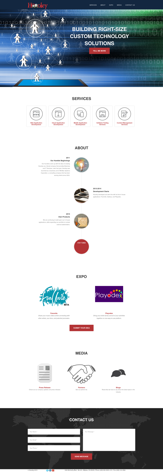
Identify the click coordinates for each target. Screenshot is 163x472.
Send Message (81, 456)
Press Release (44, 387)
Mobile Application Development (80, 124)
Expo (111, 5)
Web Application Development (36, 124)
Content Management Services (124, 124)
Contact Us (130, 5)
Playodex (109, 313)
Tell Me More (99, 51)
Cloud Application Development (58, 124)
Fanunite (53, 313)
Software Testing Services (102, 124)
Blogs (118, 387)
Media (119, 5)
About (102, 5)
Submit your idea (81, 328)
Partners (81, 387)
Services (93, 5)
